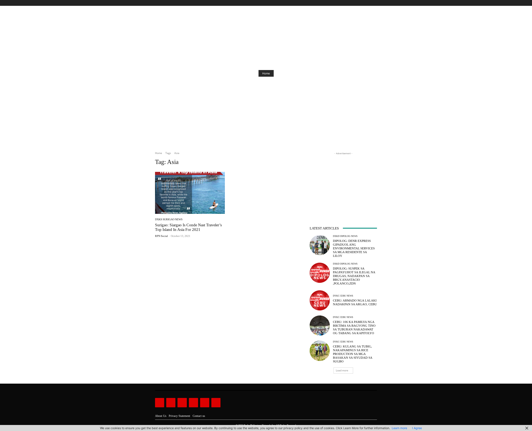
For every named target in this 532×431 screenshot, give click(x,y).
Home (266, 73)
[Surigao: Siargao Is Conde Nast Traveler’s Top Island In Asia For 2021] (190, 193)
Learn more (399, 428)
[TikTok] (365, 3)
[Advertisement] (343, 182)
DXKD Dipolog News (345, 236)
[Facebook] (355, 3)
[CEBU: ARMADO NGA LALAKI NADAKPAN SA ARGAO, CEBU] (320, 300)
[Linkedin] (182, 402)
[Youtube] (374, 3)
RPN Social (161, 236)
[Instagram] (360, 3)
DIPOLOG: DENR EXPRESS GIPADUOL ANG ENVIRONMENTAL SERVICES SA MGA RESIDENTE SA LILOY (354, 248)
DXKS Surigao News (168, 219)
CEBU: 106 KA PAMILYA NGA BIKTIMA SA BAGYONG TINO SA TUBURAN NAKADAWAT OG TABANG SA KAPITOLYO (354, 327)
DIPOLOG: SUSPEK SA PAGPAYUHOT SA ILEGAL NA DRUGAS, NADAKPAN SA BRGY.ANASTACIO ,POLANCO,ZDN (354, 276)
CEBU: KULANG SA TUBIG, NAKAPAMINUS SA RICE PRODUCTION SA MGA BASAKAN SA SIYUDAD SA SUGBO (352, 354)
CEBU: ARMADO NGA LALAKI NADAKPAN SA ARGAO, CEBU (355, 302)
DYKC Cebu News (343, 296)
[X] (369, 3)
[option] (266, 73)
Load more (342, 370)
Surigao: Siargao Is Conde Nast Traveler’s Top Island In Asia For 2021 (188, 227)
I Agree (417, 428)
